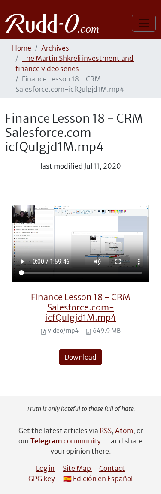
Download (80, 357)
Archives (55, 48)
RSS (106, 430)
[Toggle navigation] (144, 23)
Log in (45, 468)
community (65, 441)
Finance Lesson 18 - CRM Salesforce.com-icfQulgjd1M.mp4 (81, 307)
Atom (124, 430)
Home (21, 48)
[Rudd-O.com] (54, 23)
